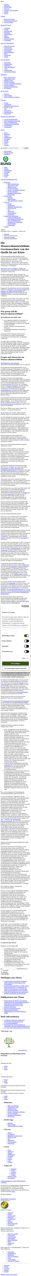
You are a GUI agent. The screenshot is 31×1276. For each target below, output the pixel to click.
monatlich (5, 970)
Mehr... (14, 1191)
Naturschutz (7, 55)
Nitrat (21, 438)
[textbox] (15, 148)
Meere (6, 53)
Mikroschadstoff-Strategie (11, 1010)
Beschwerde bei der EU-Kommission (11, 404)
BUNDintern (7, 88)
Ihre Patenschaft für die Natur (12, 121)
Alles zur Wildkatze (9, 67)
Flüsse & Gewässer (9, 46)
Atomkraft (7, 28)
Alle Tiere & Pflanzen (10, 72)
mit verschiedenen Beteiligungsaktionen (10, 820)
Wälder (6, 57)
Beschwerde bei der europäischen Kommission (16, 701)
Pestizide (25, 492)
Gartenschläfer (8, 70)
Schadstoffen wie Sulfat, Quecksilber (11, 468)
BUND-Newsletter (9, 82)
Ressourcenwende (9, 39)
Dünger (3, 538)
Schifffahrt (3, 292)
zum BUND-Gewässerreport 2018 (13, 1021)
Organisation (7, 104)
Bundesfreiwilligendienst (11, 86)
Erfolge (6, 103)
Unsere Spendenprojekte (10, 119)
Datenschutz (7, 113)
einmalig (5, 972)
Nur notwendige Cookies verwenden (15, 668)
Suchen (26, 148)
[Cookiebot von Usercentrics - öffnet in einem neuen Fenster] (22, 606)
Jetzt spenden (7, 151)
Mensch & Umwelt (9, 19)
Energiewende (8, 31)
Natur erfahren (8, 95)
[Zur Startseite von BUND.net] (6, 164)
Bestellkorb (7, 154)
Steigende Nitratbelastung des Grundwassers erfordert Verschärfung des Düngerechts (16, 992)
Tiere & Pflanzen (8, 22)
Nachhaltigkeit (8, 34)
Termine (6, 136)
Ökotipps (6, 94)
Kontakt (6, 142)
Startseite (6, 234)
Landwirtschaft (8, 49)
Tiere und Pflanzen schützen (11, 97)
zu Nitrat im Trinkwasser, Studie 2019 (14, 1020)
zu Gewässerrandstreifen (10, 1023)
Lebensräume (7, 50)
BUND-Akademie (9, 85)
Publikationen (8, 137)
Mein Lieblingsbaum (9, 77)
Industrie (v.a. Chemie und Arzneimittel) (11, 291)
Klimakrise (7, 32)
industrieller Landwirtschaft (14, 289)
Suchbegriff (4, 148)
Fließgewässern (18, 574)
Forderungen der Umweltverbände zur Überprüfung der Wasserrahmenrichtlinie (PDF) (17, 1025)
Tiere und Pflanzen (23, 566)
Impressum (7, 134)
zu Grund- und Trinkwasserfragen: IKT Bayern (17, 1028)
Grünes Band (7, 47)
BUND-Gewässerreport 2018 (12, 1008)
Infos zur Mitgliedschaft (10, 122)
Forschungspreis (8, 112)
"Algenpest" (4, 536)
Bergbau (24, 289)
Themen (6, 4)
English (6, 12)
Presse (6, 133)
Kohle (5, 35)
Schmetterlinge (8, 64)
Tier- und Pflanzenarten (13, 548)
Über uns (6, 9)
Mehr (23, 658)
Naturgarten (7, 62)
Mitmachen (7, 6)
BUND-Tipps (8, 7)
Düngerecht (10, 494)
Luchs (5, 68)
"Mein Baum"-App (9, 79)
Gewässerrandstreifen (22, 692)
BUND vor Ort (8, 107)
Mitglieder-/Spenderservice (11, 106)
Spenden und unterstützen (11, 10)
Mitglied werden (8, 80)
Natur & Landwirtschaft (10, 21)
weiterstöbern (12, 1199)
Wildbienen (7, 65)
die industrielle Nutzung (15, 589)
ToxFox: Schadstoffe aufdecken (12, 83)
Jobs (5, 109)
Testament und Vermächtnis (11, 124)
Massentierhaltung (9, 52)
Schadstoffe (24, 538)
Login (5, 143)
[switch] (26, 641)
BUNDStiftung (8, 125)
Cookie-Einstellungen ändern (9, 1181)
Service (6, 13)
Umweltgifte (7, 40)
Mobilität (6, 37)
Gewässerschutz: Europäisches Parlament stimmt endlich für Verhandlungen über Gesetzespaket (15, 983)
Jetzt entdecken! (22, 1050)
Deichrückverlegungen (11, 385)
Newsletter (7, 139)
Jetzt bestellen (4, 1199)
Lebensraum (4, 550)
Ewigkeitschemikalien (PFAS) (9, 470)
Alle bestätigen (15, 663)
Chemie (6, 29)
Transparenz (7, 110)
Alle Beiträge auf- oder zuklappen (10, 363)
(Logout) (6, 145)
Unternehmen (8, 127)
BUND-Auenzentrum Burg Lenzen (13, 389)
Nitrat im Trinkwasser (10, 1007)
